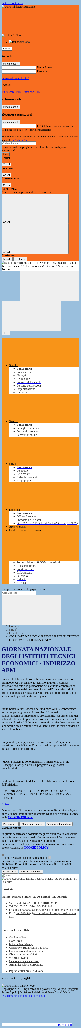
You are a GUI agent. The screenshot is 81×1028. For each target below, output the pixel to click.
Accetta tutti (59, 824)
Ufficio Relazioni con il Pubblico (28, 947)
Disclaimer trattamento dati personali (23, 995)
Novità (13, 629)
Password (43, 71)
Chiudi (6, 164)
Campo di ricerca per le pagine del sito (24, 589)
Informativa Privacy (21, 944)
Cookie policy (17, 937)
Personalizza (10, 824)
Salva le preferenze (30, 871)
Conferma (20, 259)
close (6, 333)
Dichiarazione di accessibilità (26, 951)
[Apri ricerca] (49, 286)
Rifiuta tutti (32, 824)
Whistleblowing (18, 957)
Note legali (15, 940)
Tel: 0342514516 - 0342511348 (33, 906)
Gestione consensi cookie (24, 961)
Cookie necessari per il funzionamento (25, 857)
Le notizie (15, 633)
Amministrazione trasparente (26, 964)
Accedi (7, 48)
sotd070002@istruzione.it (48, 909)
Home (12, 626)
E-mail (41, 125)
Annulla (7, 259)
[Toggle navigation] (31, 316)
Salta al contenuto (12, 3)
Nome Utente (45, 67)
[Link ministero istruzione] (18, 6)
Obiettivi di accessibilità (23, 954)
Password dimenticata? (15, 78)
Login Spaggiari (20, 139)
